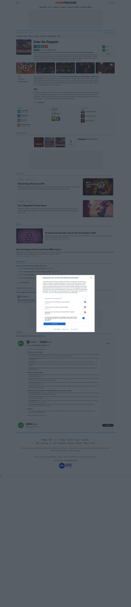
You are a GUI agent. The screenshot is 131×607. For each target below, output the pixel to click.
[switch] (84, 302)
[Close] (91, 277)
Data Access (65, 329)
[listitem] (65, 298)
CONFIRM (54, 323)
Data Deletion (57, 329)
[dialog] (65, 303)
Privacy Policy (74, 329)
